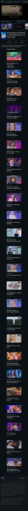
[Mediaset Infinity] (2, 2)
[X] (26, 478)
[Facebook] (19, 478)
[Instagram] (23, 478)
